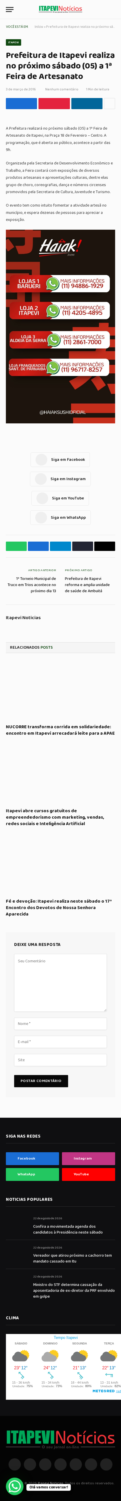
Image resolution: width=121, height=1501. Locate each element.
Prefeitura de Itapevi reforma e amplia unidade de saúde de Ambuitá (87, 585)
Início (39, 27)
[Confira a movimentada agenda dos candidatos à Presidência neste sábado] (17, 1224)
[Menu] (10, 9)
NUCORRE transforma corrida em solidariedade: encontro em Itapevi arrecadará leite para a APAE (60, 730)
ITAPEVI (13, 42)
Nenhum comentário (61, 89)
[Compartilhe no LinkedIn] (86, 103)
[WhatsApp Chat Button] (14, 1486)
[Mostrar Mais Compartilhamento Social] (109, 103)
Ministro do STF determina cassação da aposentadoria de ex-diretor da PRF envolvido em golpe (74, 1291)
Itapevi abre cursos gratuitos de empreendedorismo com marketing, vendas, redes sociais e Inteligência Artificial (55, 817)
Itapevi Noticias (23, 618)
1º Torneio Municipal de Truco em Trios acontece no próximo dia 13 (32, 585)
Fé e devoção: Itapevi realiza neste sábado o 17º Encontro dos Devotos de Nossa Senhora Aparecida (59, 908)
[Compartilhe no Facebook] (21, 103)
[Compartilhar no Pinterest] (54, 103)
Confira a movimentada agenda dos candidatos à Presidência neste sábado (68, 1229)
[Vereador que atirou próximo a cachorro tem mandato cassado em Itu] (17, 1254)
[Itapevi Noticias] (60, 9)
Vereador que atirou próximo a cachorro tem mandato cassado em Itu (72, 1258)
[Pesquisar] (112, 9)
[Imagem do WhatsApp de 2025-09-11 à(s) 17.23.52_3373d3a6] (60, 422)
